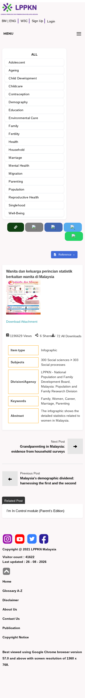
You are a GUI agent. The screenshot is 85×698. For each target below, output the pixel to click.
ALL (34, 54)
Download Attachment (21, 321)
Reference (65, 254)
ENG (12, 21)
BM (4, 21)
